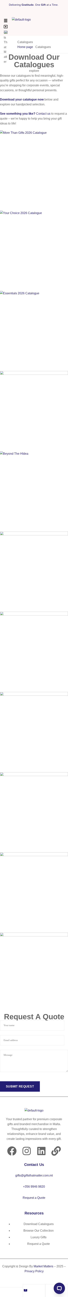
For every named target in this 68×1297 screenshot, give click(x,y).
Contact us (43, 113)
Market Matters (43, 1266)
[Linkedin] (41, 1151)
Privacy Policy (34, 1271)
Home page (25, 47)
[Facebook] (12, 1151)
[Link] (56, 1151)
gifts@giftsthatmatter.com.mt (34, 1175)
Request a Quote (34, 1197)
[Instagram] (26, 1151)
